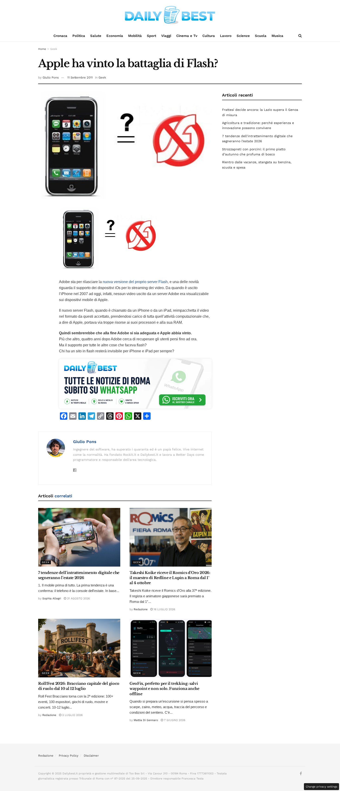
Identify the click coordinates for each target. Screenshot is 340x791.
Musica (277, 36)
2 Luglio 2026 (72, 715)
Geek (53, 49)
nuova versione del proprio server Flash (135, 282)
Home (42, 49)
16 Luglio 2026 (164, 609)
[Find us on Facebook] (301, 773)
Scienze (243, 36)
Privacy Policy (68, 755)
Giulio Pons (51, 77)
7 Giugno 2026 (174, 720)
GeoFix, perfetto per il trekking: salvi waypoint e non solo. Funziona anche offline (164, 688)
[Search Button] (300, 36)
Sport (151, 36)
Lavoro (226, 36)
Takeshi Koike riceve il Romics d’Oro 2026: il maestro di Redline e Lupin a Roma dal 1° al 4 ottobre (170, 577)
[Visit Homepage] (170, 15)
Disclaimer (91, 755)
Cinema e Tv (186, 36)
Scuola (260, 36)
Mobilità (135, 36)
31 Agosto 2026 (78, 598)
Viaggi (166, 36)
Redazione (141, 609)
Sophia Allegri (51, 598)
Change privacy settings (321, 786)
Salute (95, 36)
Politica (78, 36)
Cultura (208, 36)
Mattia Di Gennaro (146, 720)
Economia (114, 36)
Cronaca (60, 36)
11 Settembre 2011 (80, 77)
